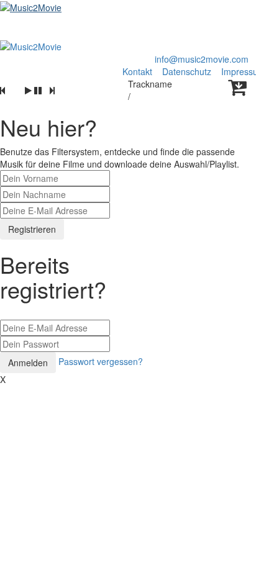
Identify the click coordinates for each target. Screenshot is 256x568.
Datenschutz (188, 71)
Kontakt (137, 71)
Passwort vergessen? (100, 361)
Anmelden (28, 362)
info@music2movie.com (202, 59)
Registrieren (32, 229)
